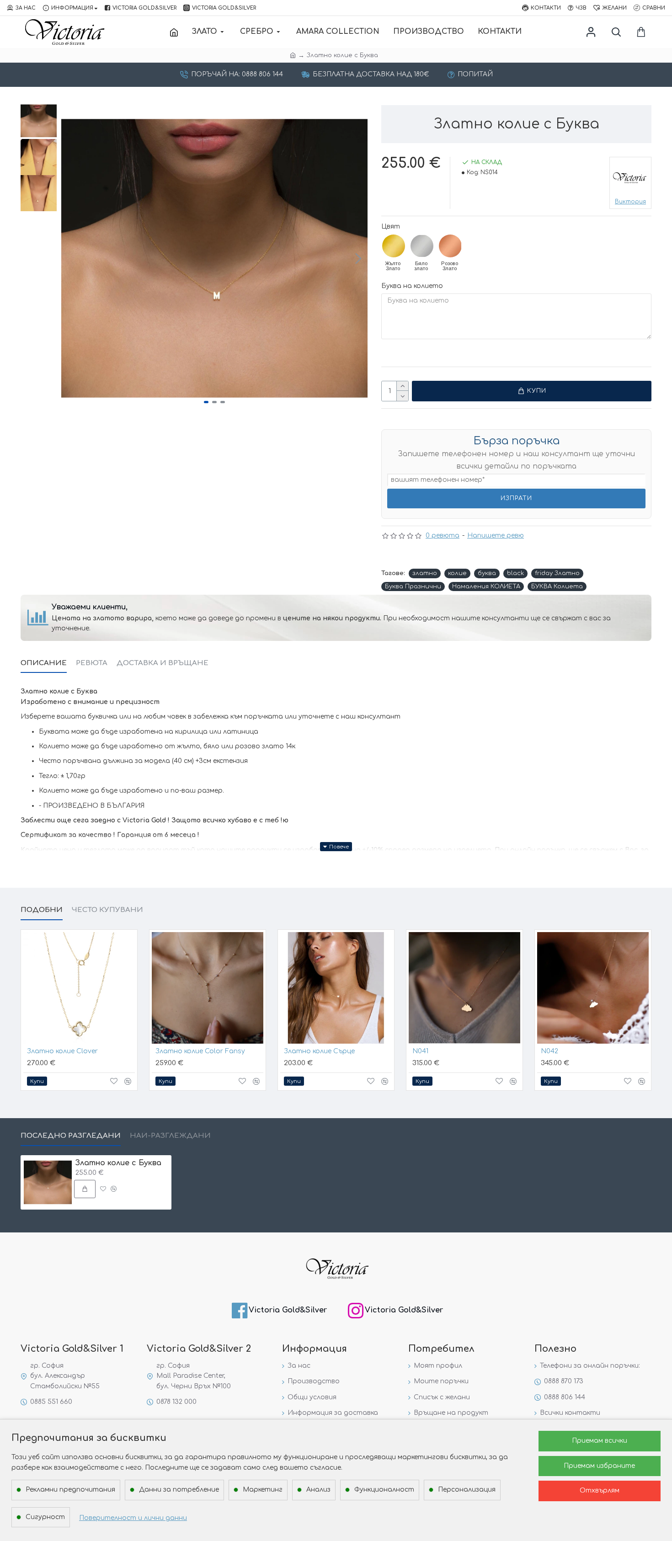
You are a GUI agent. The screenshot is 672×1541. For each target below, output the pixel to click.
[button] (70, 258)
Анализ (318, 1489)
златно (424, 573)
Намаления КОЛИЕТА (486, 586)
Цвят (390, 226)
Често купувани (107, 910)
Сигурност (45, 1517)
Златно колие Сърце (319, 1051)
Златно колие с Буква (118, 1163)
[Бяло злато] (422, 246)
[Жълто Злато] (393, 246)
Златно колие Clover (62, 1051)
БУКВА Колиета (557, 586)
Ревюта (91, 663)
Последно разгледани (71, 1136)
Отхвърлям (599, 1490)
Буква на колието (412, 286)
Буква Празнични (413, 586)
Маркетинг (263, 1489)
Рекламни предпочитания (70, 1489)
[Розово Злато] (450, 246)
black (515, 573)
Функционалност (384, 1489)
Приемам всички (599, 1440)
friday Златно (557, 573)
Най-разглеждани (170, 1136)
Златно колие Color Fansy (200, 1051)
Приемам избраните (599, 1465)
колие (457, 573)
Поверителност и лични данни (133, 1517)
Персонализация (467, 1489)
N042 (549, 1051)
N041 (420, 1051)
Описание (44, 663)
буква (487, 573)
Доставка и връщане (162, 663)
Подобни (42, 910)
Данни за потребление (179, 1489)
